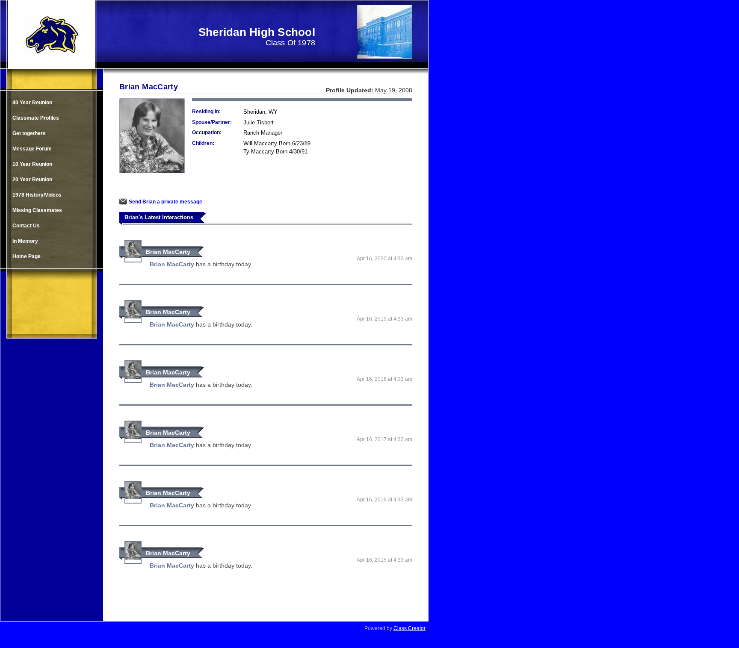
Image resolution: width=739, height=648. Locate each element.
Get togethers (29, 133)
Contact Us (26, 226)
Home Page (26, 256)
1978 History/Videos (37, 195)
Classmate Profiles (35, 118)
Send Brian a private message (165, 202)
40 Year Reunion (32, 103)
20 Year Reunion (32, 180)
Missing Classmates (37, 210)
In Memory (25, 241)
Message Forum (32, 149)
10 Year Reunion (32, 164)
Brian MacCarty (168, 251)
